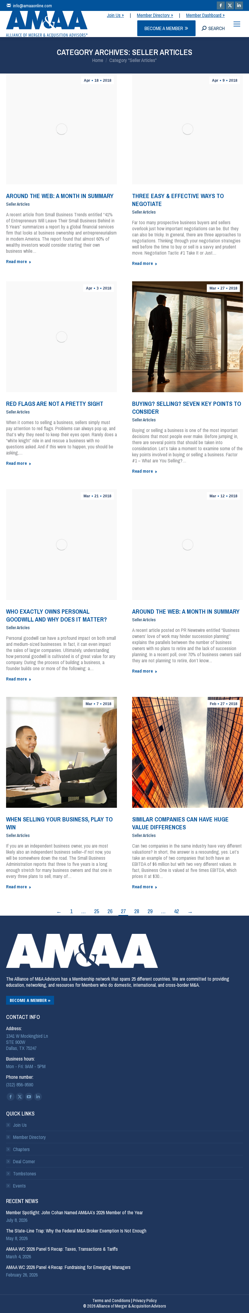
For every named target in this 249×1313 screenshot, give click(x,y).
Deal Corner (24, 1161)
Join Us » (115, 15)
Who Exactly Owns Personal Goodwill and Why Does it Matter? (56, 615)
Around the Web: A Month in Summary (60, 196)
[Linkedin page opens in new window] (239, 5)
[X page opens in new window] (230, 5)
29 (150, 911)
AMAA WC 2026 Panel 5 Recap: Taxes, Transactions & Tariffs (62, 1249)
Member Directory (29, 1137)
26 (109, 911)
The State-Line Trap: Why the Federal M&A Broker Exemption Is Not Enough (76, 1231)
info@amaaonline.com (32, 5)
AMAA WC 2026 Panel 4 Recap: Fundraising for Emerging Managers (68, 1267)
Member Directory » (155, 15)
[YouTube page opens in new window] (29, 1097)
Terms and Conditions (111, 1300)
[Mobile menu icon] (237, 24)
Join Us (20, 1125)
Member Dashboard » (205, 15)
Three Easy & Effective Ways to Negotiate (178, 200)
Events (19, 1186)
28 (136, 911)
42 (176, 911)
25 (96, 911)
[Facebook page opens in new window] (221, 5)
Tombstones (24, 1174)
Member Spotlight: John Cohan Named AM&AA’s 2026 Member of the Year (74, 1212)
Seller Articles (18, 204)
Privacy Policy (145, 1300)
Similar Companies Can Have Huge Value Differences (180, 823)
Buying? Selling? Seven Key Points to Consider (186, 407)
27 (123, 911)
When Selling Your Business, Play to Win (59, 823)
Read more (16, 262)
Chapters (21, 1149)
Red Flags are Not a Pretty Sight (54, 403)
